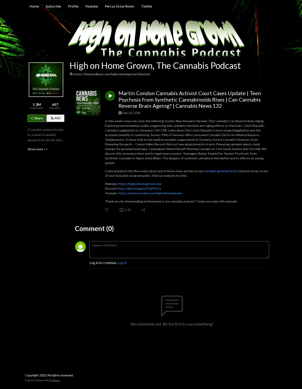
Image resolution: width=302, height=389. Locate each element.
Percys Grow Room (119, 6)
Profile (73, 6)
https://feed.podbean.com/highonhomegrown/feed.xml (112, 74)
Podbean (55, 380)
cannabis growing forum (220, 171)
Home (34, 6)
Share (38, 118)
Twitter (147, 6)
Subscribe (53, 6)
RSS (57, 118)
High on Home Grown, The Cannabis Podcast (155, 65)
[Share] (143, 210)
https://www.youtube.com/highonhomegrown (150, 193)
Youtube (91, 6)
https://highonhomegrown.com (140, 184)
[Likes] (107, 210)
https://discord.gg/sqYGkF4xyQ (139, 188)
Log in (122, 262)
